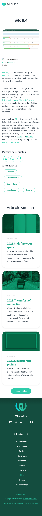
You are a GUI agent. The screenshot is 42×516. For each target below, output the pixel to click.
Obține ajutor (22, 470)
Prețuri (22, 451)
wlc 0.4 (5, 72)
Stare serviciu (21, 494)
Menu (37, 4)
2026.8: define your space (19, 245)
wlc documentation (10, 142)
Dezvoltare (12, 184)
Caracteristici (13, 177)
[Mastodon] (21, 422)
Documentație (22, 484)
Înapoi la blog (21, 391)
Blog (4, 62)
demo (19, 136)
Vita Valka (35, 503)
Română (19, 434)
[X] (16, 422)
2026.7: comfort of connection (19, 302)
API (16, 119)
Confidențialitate (16, 503)
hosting (29, 136)
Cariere (22, 465)
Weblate (12, 4)
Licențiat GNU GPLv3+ (30, 499)
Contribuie (22, 456)
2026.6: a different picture (19, 362)
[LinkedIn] (10, 422)
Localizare (11, 190)
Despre (22, 480)
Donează (22, 460)
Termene (7, 503)
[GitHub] (31, 422)
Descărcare (22, 446)
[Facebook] (26, 422)
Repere (29, 190)
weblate (21, 416)
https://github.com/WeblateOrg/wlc (18, 100)
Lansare (11, 62)
